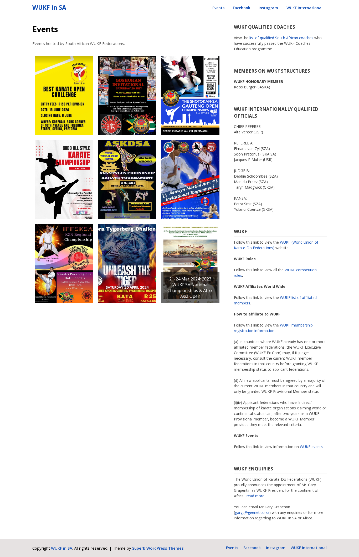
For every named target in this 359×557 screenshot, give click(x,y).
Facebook (241, 7)
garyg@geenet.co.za (252, 512)
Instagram (268, 7)
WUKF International (304, 7)
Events (218, 7)
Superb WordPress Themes (158, 548)
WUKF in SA (49, 7)
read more (255, 495)
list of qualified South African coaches (281, 37)
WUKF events (311, 446)
